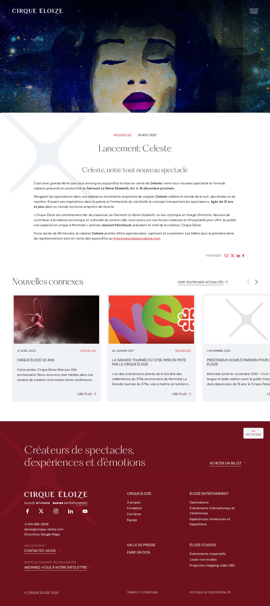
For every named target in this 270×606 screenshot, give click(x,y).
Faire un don (138, 552)
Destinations (199, 502)
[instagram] (56, 512)
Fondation (134, 508)
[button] (256, 282)
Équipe (132, 520)
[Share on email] (226, 255)
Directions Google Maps (42, 534)
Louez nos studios (203, 559)
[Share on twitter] (232, 255)
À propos (133, 502)
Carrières (134, 514)
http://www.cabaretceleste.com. (137, 238)
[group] (56, 347)
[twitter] (41, 512)
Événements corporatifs (208, 554)
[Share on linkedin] (238, 255)
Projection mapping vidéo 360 (212, 565)
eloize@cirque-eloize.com (43, 529)
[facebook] (26, 512)
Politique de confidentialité (210, 592)
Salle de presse (141, 545)
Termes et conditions (142, 592)
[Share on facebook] (244, 255)
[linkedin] (70, 512)
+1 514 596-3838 (36, 524)
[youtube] (85, 511)
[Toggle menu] (254, 11)
